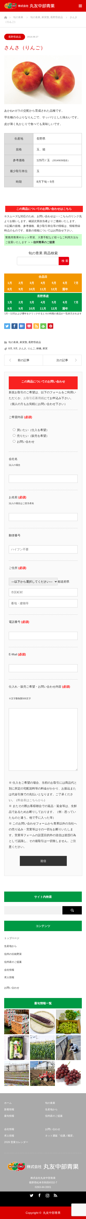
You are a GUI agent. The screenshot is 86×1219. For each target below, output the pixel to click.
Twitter (31, 1195)
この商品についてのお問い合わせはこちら (44, 208)
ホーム (8, 1103)
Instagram (47, 1195)
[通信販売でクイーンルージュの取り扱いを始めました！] (68, 1073)
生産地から (10, 946)
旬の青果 (13, 342)
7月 (76, 283)
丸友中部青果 (52, 1212)
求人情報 (9, 977)
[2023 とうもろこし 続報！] (16, 1073)
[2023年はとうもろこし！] (42, 1073)
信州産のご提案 (13, 961)
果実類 (23, 342)
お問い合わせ (11, 987)
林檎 (38, 348)
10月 (32, 289)
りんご (31, 348)
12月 (54, 289)
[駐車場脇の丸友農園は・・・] (68, 1047)
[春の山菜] (68, 1021)
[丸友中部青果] (29, 6)
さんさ (22, 348)
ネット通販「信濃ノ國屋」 (60, 1135)
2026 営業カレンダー (16, 1142)
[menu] (80, 6)
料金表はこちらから (31, 800)
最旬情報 (9, 1115)
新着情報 (9, 1109)
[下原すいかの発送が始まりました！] (16, 1021)
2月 (21, 283)
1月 (10, 283)
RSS (55, 1195)
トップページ (11, 938)
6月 (65, 283)
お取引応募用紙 (33, 398)
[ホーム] (5, 16)
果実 (45, 348)
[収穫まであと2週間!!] (42, 1047)
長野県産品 (14, 36)
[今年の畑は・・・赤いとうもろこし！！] (42, 1021)
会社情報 (9, 969)
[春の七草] (16, 1047)
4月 (43, 283)
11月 (43, 289)
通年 (65, 289)
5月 (54, 283)
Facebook (39, 1195)
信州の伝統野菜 (13, 954)
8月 (10, 289)
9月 (21, 289)
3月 (32, 283)
